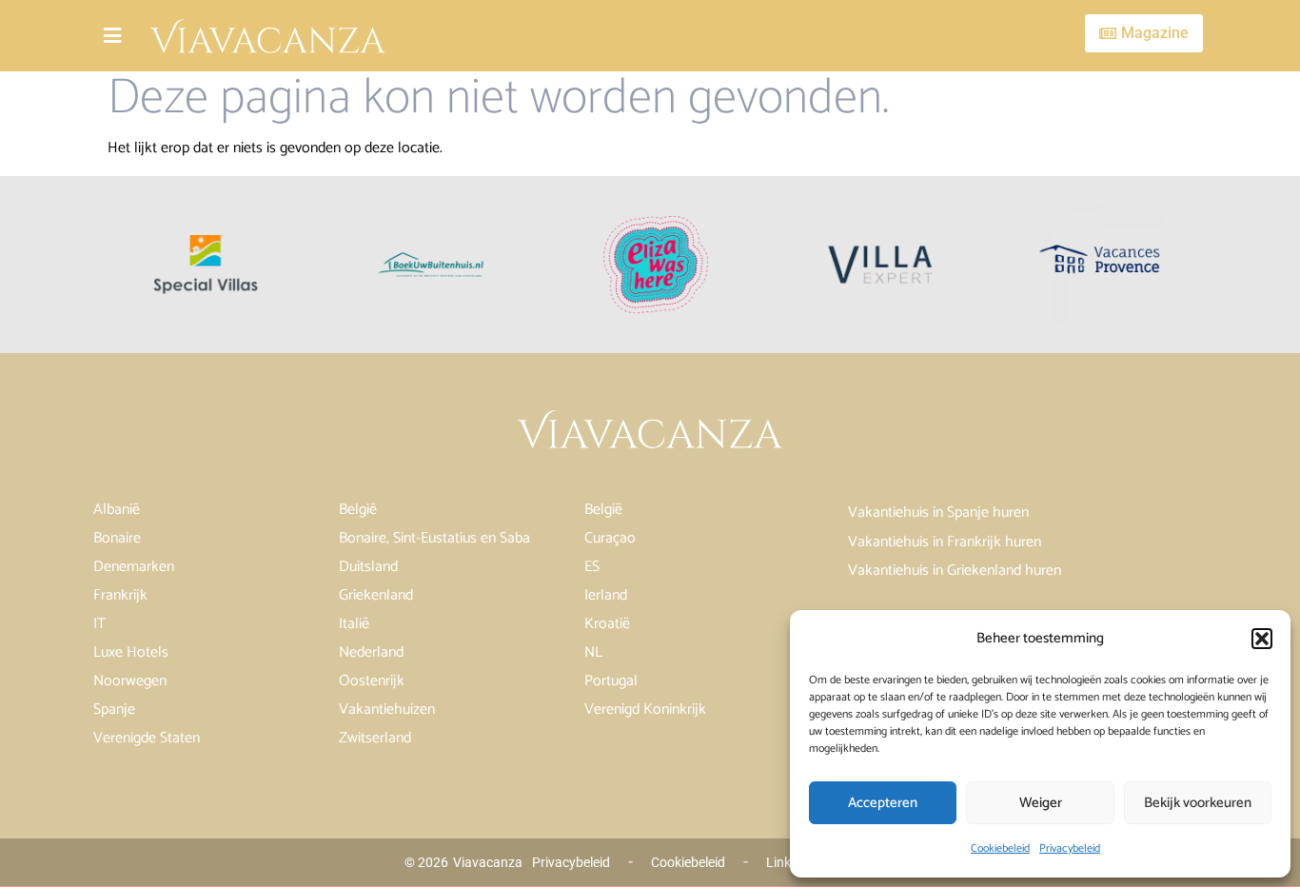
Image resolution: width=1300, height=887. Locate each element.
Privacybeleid (1069, 848)
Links (782, 862)
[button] (1261, 638)
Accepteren (882, 803)
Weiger (1040, 803)
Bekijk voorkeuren (1197, 803)
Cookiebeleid (1000, 848)
